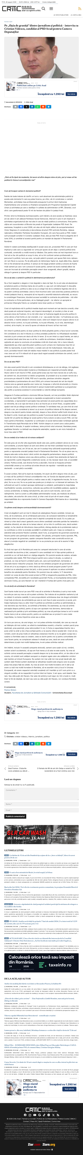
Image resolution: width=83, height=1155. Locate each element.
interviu (31, 736)
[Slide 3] (19, 713)
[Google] (39, 1115)
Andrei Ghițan (46, 1149)
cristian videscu (21, 736)
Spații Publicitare (44, 1121)
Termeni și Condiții (29, 1119)
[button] (43, 8)
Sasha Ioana (23, 860)
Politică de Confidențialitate (47, 1119)
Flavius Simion (10, 690)
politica (47, 736)
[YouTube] (34, 1115)
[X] (53, 1115)
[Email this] (15, 106)
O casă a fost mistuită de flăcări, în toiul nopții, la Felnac (29, 872)
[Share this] (21, 106)
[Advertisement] (41, 147)
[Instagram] (30, 1115)
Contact (26, 1121)
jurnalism (39, 736)
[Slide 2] (18, 713)
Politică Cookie (63, 1119)
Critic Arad (29, 102)
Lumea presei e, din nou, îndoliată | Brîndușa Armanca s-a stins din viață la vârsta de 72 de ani (40, 1030)
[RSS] (58, 1115)
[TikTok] (44, 1115)
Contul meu (56, 1121)
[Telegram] (48, 1115)
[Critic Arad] (21, 9)
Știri (11, 21)
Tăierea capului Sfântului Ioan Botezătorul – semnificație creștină (29, 1016)
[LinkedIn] (52, 1149)
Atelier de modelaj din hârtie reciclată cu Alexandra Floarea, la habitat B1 (32, 984)
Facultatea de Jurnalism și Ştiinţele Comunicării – (32, 693)
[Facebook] (25, 1115)
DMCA (72, 1119)
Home (6, 21)
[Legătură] (79, 8)
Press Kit (33, 1121)
